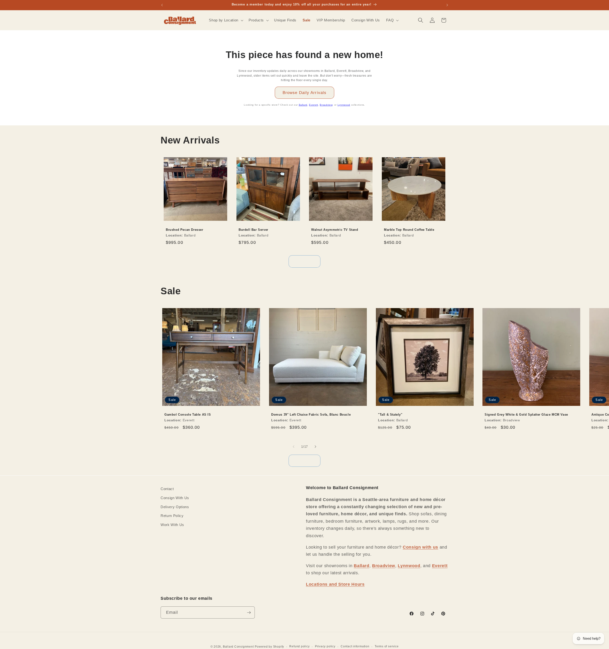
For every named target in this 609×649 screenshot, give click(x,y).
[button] (225, 20)
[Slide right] (315, 447)
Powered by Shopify (269, 646)
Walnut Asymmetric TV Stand (334, 229)
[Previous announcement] (162, 5)
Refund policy (299, 646)
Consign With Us (175, 498)
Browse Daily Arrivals (304, 92)
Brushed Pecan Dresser (184, 229)
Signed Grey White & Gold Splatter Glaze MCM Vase (526, 414)
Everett (313, 104)
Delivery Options (175, 507)
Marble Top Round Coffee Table (409, 229)
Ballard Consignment (238, 646)
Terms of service (386, 646)
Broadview (326, 104)
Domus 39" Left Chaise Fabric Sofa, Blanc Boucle (311, 414)
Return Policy (172, 515)
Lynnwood (344, 104)
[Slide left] (293, 447)
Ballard (303, 104)
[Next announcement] (447, 5)
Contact (167, 489)
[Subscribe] (249, 612)
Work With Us (172, 524)
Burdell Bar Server (253, 229)
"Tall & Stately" (390, 414)
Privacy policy (325, 646)
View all (305, 261)
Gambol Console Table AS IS (187, 414)
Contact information (355, 646)
